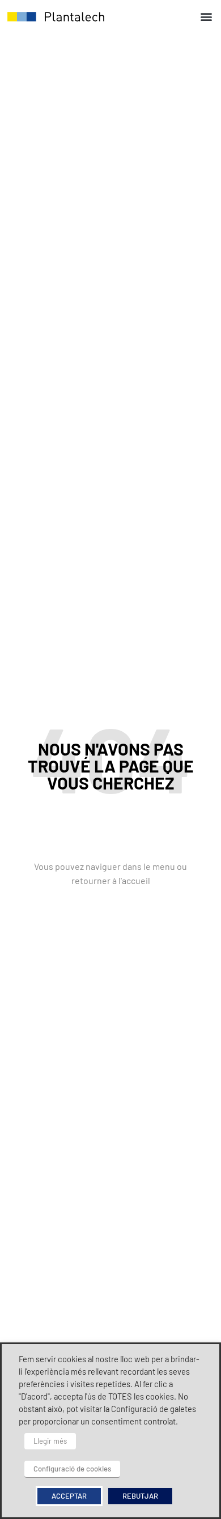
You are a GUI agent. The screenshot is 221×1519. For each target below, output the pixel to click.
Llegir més (50, 1440)
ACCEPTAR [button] (69, 1495)
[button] (206, 16)
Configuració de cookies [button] (72, 1468)
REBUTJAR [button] (140, 1495)
